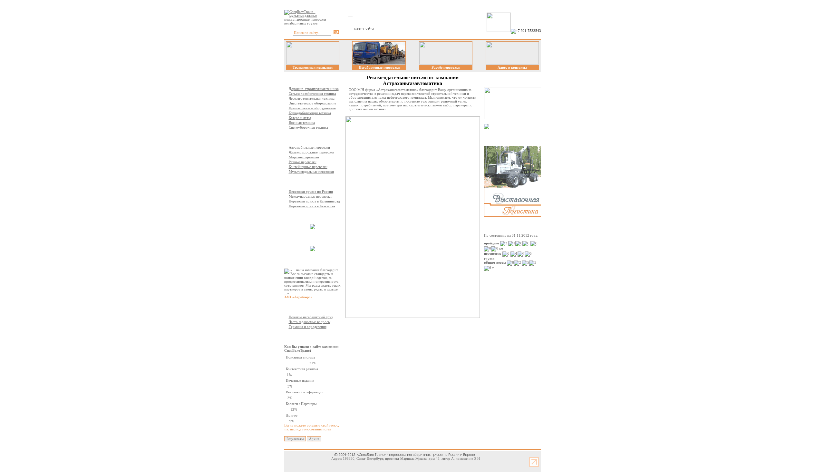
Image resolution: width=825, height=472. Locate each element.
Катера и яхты (300, 118)
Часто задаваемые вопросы (309, 322)
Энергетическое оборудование (312, 103)
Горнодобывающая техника (310, 113)
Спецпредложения (510, 137)
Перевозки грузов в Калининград (314, 201)
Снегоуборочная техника (308, 127)
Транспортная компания (313, 67)
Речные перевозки (302, 162)
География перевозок (313, 181)
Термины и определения (307, 327)
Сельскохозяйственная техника (312, 93)
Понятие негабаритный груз (311, 317)
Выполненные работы (314, 216)
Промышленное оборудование (312, 108)
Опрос (301, 337)
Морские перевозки (304, 157)
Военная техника (302, 122)
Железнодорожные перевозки (311, 152)
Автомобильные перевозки (309, 147)
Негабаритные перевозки (379, 67)
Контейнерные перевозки (308, 167)
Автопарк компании (312, 238)
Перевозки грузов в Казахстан (312, 206)
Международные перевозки (310, 196)
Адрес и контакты (512, 67)
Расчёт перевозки (446, 67)
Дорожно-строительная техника (314, 89)
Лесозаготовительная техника (312, 98)
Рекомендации (308, 260)
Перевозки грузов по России (311, 191)
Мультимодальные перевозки (311, 171)
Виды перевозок (309, 137)
